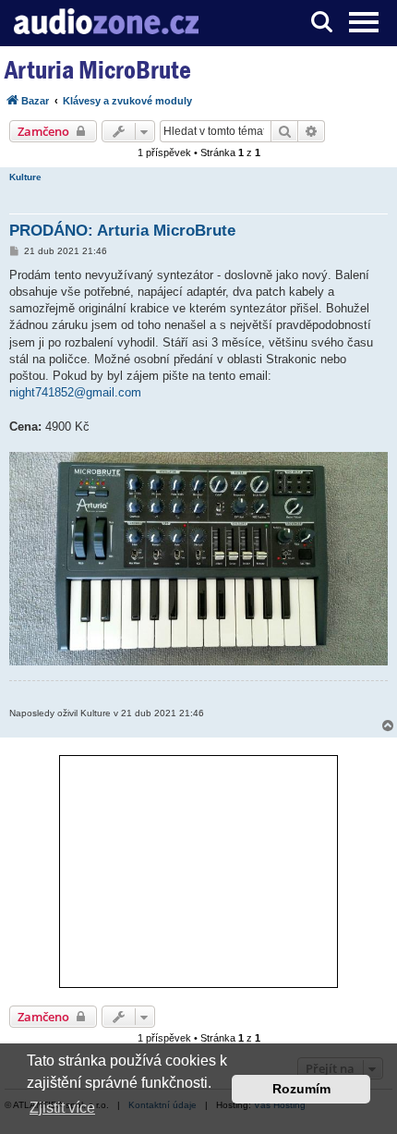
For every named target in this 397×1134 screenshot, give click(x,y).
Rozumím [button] (301, 1088)
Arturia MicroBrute (98, 69)
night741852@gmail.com (75, 392)
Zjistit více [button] (62, 1108)
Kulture (25, 177)
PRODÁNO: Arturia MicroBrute (122, 230)
